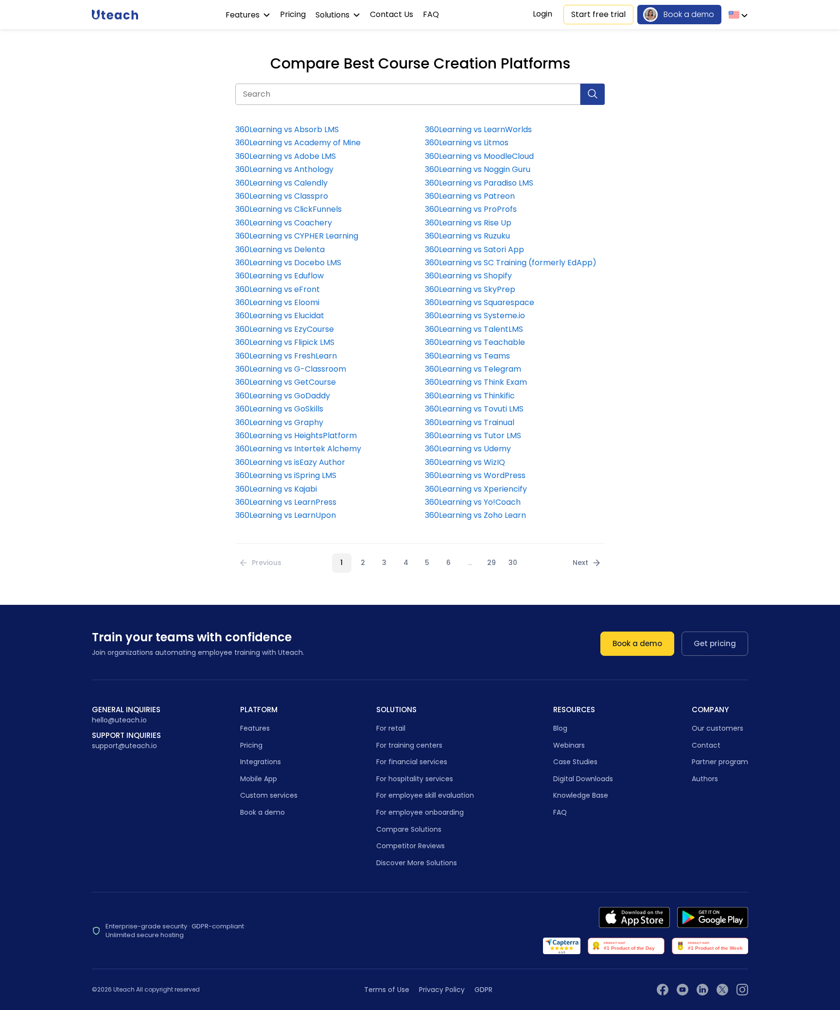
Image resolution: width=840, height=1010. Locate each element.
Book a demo (689, 14)
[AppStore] (634, 917)
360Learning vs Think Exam (476, 382)
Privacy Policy (442, 989)
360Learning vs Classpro (281, 196)
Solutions (333, 14)
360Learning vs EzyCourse (284, 329)
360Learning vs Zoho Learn (475, 515)
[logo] (115, 14)
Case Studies (575, 762)
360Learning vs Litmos (466, 142)
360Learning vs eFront (277, 289)
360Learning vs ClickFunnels (288, 209)
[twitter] (722, 989)
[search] (592, 94)
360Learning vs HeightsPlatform (296, 435)
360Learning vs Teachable (475, 342)
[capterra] (561, 946)
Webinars (569, 745)
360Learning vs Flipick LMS (284, 342)
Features (244, 14)
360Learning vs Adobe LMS (285, 156)
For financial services (411, 762)
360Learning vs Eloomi (277, 302)
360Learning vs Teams (467, 356)
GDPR (483, 989)
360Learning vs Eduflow (279, 276)
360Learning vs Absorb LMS (287, 129)
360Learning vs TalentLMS (474, 329)
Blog (560, 728)
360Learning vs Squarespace (479, 302)
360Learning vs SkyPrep (470, 289)
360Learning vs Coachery (283, 223)
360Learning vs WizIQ (465, 462)
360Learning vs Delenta (280, 249)
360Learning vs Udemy (468, 449)
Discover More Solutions (416, 863)
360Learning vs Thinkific (470, 396)
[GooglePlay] (712, 917)
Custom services (269, 795)
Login (542, 13)
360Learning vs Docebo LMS (288, 262)
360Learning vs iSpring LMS (285, 475)
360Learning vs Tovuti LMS (474, 409)
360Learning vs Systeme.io (475, 315)
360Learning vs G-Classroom (290, 369)
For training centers (409, 745)
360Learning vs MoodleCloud (479, 156)
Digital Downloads (583, 779)
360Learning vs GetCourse (285, 382)
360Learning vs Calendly (281, 183)
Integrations (260, 762)
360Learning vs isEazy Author (290, 462)
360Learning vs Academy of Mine (298, 142)
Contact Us (391, 14)
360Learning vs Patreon (470, 196)
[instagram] (742, 989)
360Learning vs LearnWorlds (478, 129)
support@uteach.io (124, 746)
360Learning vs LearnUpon (285, 515)
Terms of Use (386, 989)
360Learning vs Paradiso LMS (479, 183)
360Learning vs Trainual (469, 422)
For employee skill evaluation (425, 795)
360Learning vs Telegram (473, 369)
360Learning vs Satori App (474, 249)
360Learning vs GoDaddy (282, 396)
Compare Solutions (408, 829)
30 (512, 562)
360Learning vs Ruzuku (467, 236)
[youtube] (682, 989)
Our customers (717, 728)
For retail (390, 728)
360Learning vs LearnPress (285, 502)
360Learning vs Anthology (284, 169)
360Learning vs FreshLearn (286, 356)
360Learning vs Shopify (468, 276)
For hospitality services (414, 779)
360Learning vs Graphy (279, 422)
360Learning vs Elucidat (279, 315)
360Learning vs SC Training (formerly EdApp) (510, 262)
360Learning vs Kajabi (276, 489)
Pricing (293, 14)
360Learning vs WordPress (475, 475)
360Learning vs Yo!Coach (473, 502)
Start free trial (598, 14)
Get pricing (715, 643)
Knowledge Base (580, 795)
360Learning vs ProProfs (471, 209)
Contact (706, 745)
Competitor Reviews (410, 846)
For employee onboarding (420, 812)
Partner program (720, 762)
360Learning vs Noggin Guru (477, 169)
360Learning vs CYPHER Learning (296, 236)
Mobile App (258, 779)
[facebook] (662, 989)
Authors (705, 779)
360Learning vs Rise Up (468, 223)
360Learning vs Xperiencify (476, 489)
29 (491, 562)
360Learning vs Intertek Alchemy (298, 449)
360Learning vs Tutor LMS (473, 435)
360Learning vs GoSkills (279, 409)
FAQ (431, 14)
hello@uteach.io (119, 720)
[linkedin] (702, 989)
